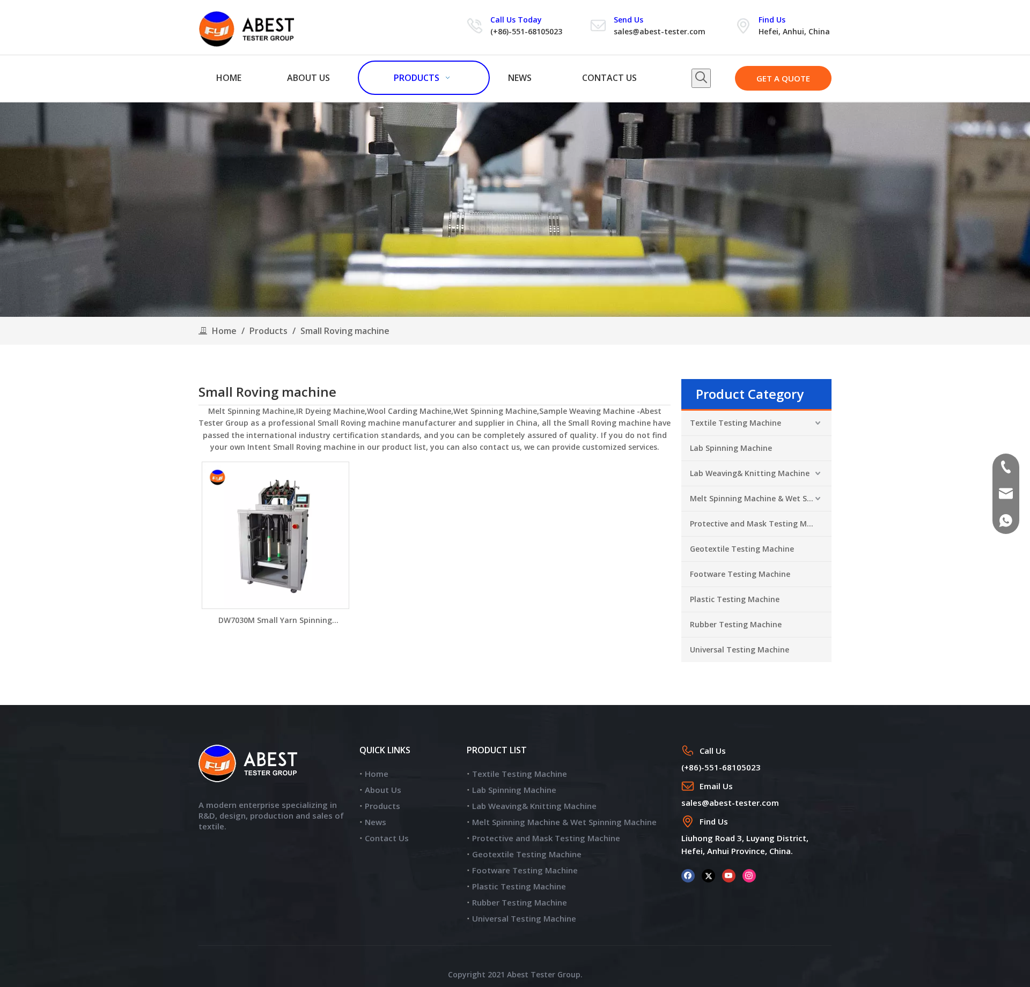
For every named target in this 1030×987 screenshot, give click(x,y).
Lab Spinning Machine (731, 448)
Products (382, 805)
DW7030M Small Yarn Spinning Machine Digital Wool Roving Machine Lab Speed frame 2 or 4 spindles (275, 620)
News (375, 822)
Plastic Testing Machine (734, 599)
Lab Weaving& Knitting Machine (750, 473)
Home (376, 773)
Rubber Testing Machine (736, 624)
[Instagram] (749, 875)
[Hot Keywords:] (701, 78)
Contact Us (387, 838)
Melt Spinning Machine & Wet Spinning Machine (761, 498)
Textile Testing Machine (735, 423)
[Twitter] (708, 875)
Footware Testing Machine (740, 574)
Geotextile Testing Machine (742, 549)
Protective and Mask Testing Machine (761, 523)
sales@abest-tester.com (659, 31)
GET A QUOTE (783, 78)
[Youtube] (728, 875)
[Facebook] (688, 875)
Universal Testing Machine (739, 649)
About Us (383, 789)
